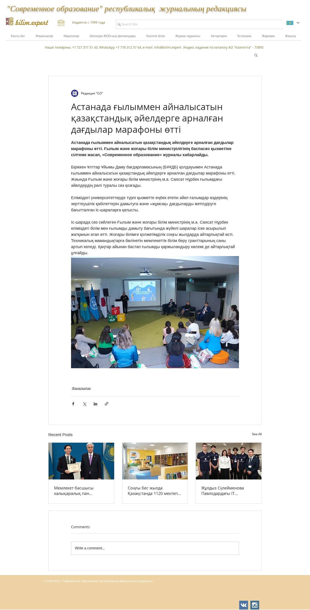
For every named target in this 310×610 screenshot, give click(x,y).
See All (257, 434)
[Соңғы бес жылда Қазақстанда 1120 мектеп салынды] (155, 461)
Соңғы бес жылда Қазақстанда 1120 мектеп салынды (153, 490)
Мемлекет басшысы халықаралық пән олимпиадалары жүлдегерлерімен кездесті (79, 490)
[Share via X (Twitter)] (84, 404)
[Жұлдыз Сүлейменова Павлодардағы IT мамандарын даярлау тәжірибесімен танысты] (228, 461)
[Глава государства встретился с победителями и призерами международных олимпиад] (81, 461)
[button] (268, 37)
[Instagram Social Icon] (254, 605)
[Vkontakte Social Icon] (243, 605)
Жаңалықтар (81, 388)
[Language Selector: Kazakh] (292, 22)
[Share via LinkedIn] (95, 404)
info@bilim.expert (167, 47)
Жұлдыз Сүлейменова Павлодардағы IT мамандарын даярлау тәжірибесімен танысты (224, 490)
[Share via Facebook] (73, 404)
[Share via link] (106, 404)
